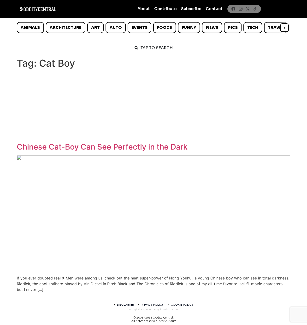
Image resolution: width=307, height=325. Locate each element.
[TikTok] (255, 9)
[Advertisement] (153, 106)
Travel (275, 27)
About (143, 8)
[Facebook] (233, 9)
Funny (189, 27)
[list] (153, 27)
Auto (116, 27)
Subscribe (191, 8)
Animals (30, 27)
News (212, 27)
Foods (164, 27)
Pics (233, 27)
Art (95, 27)
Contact (214, 8)
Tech (252, 27)
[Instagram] (240, 9)
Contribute (165, 8)
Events (140, 27)
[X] (248, 9)
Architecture (65, 27)
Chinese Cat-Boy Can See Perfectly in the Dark (102, 146)
